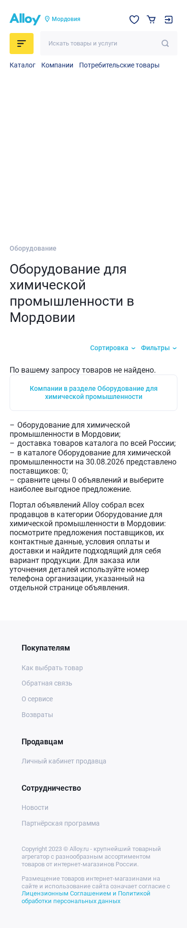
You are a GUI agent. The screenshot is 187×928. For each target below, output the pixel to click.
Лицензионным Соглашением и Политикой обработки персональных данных (86, 897)
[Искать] (165, 43)
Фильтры (155, 348)
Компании (57, 65)
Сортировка (109, 348)
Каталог (22, 65)
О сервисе (37, 699)
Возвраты (37, 714)
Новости (35, 807)
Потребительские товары (119, 65)
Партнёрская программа (61, 823)
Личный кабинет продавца (64, 761)
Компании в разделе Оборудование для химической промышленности (94, 392)
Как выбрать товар (52, 668)
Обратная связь (47, 683)
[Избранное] (134, 19)
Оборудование (33, 248)
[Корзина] (151, 19)
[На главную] (25, 19)
